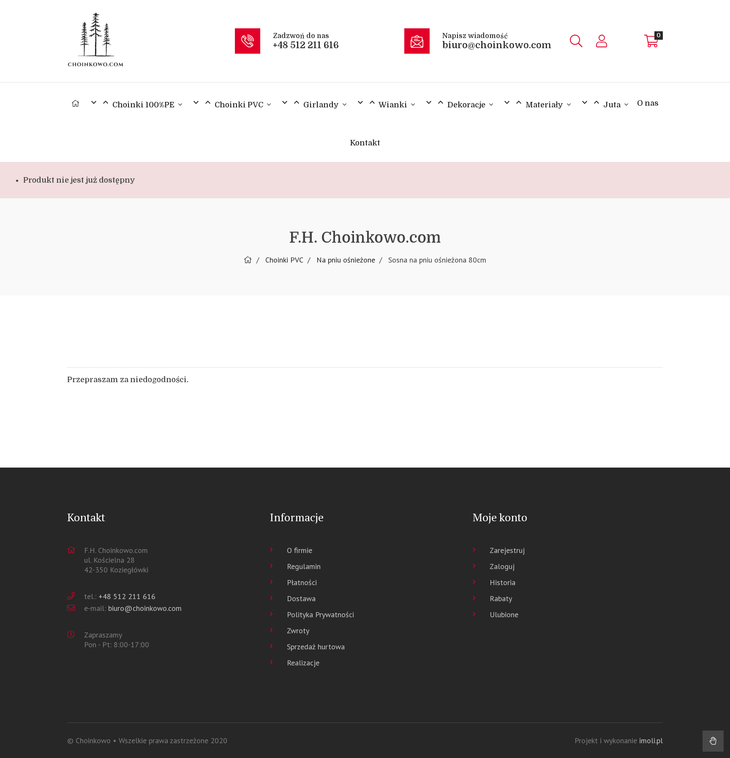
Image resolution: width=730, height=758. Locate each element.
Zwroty (298, 630)
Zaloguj (502, 566)
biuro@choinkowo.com (145, 608)
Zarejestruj (507, 550)
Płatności (302, 582)
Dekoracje (455, 103)
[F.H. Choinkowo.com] (149, 41)
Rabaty (501, 598)
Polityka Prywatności (320, 614)
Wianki (382, 103)
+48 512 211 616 (126, 596)
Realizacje (303, 663)
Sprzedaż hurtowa (316, 646)
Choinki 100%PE (132, 103)
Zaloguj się (601, 41)
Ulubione (504, 614)
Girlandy (310, 103)
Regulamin (304, 566)
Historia (502, 582)
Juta (601, 103)
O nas (648, 103)
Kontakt (365, 143)
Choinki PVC (228, 103)
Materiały (533, 103)
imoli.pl (651, 740)
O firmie (299, 550)
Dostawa (301, 598)
